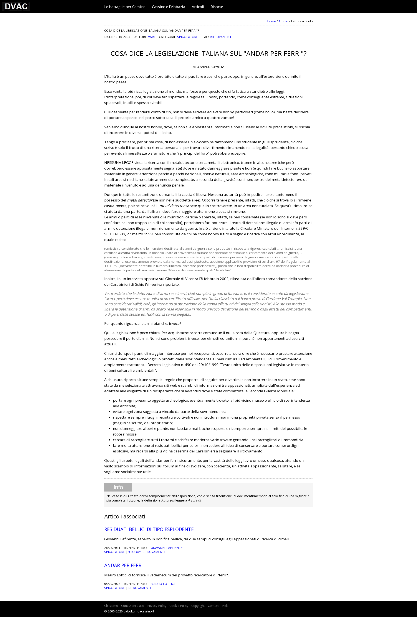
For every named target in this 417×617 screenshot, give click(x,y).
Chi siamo (111, 606)
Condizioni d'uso (132, 606)
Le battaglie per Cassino (125, 6)
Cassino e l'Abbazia (168, 6)
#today (134, 552)
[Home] (16, 9)
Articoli (198, 6)
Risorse (217, 6)
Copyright (198, 606)
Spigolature (187, 37)
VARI (151, 37)
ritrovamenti (221, 37)
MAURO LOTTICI (163, 584)
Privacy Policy (156, 606)
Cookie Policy (178, 606)
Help (225, 606)
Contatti (213, 606)
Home (271, 21)
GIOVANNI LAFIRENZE (166, 548)
